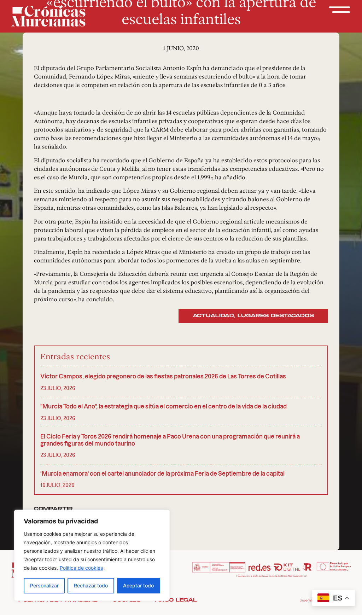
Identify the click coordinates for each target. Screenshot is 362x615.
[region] (92, 555)
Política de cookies (81, 568)
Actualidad (213, 316)
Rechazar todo (91, 585)
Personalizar (44, 585)
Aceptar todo (138, 585)
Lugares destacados (276, 316)
